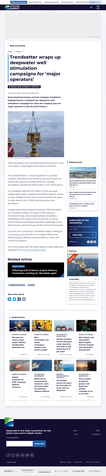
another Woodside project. (33, 250)
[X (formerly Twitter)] (91, 241)
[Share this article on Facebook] (19, 299)
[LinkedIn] (94, 241)
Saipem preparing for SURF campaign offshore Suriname (19, 382)
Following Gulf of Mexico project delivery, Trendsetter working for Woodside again (34, 271)
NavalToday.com (67, 2)
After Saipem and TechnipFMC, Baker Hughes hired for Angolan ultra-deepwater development (86, 344)
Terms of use (90, 462)
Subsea (18, 51)
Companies (96, 434)
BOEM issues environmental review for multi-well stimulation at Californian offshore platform (41, 385)
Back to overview (17, 46)
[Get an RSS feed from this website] (32, 455)
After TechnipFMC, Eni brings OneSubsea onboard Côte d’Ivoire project (41, 344)
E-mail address (12, 438)
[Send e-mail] (27, 455)
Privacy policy (78, 462)
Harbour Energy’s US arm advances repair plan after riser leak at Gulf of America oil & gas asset (64, 345)
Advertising (95, 2)
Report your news (65, 462)
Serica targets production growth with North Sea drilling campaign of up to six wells (85, 386)
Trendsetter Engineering (17, 285)
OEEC (98, 431)
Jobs (75, 434)
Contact (97, 462)
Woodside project (17, 234)
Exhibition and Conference (85, 2)
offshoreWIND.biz (35, 2)
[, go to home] (12, 7)
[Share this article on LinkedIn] (9, 299)
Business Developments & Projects (24, 87)
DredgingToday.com (51, 2)
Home (10, 51)
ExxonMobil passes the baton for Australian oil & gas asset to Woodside (64, 385)
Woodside (31, 285)
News (75, 431)
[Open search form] (91, 7)
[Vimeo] (22, 455)
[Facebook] (88, 241)
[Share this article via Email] (24, 299)
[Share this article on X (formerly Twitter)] (14, 299)
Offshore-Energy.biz (18, 2)
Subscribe (77, 235)
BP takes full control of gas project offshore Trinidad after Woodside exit (19, 342)
